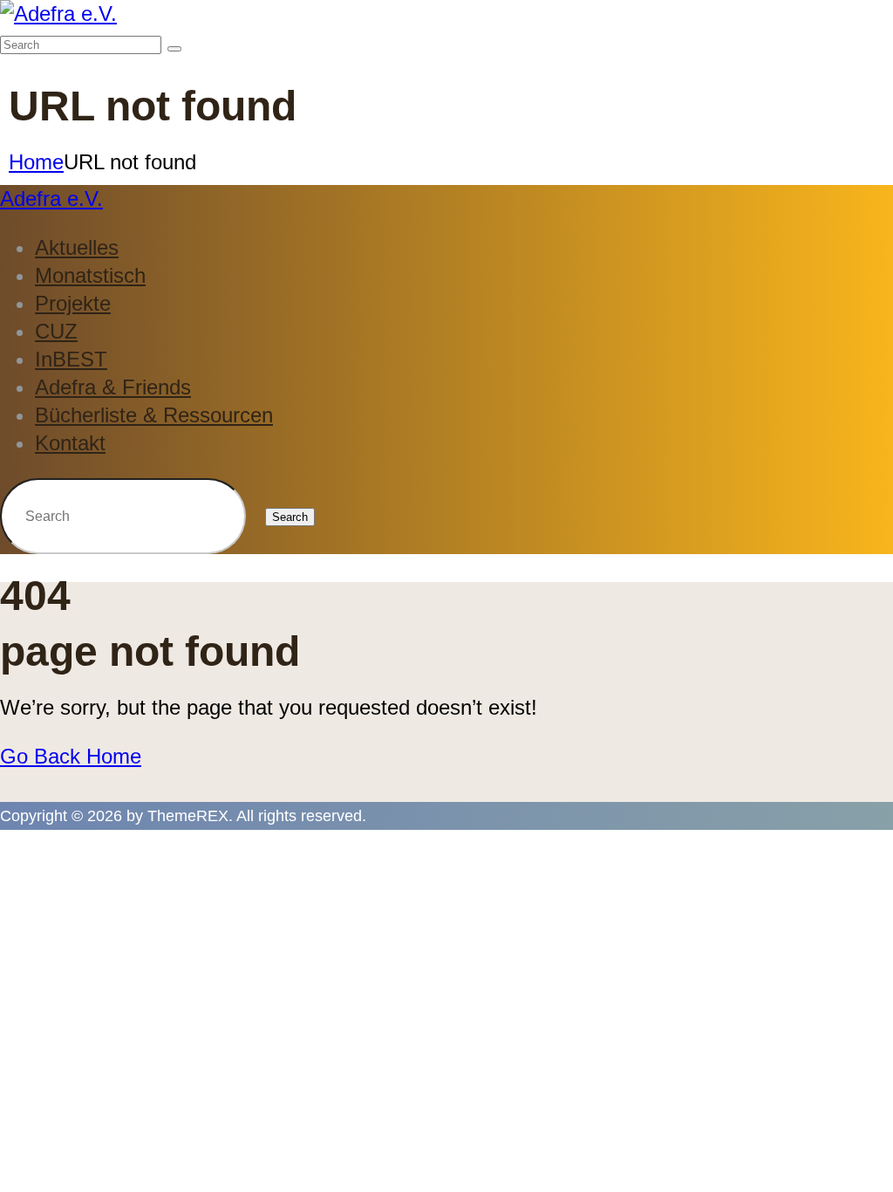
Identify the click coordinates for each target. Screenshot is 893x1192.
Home (36, 162)
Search (290, 517)
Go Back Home (70, 756)
